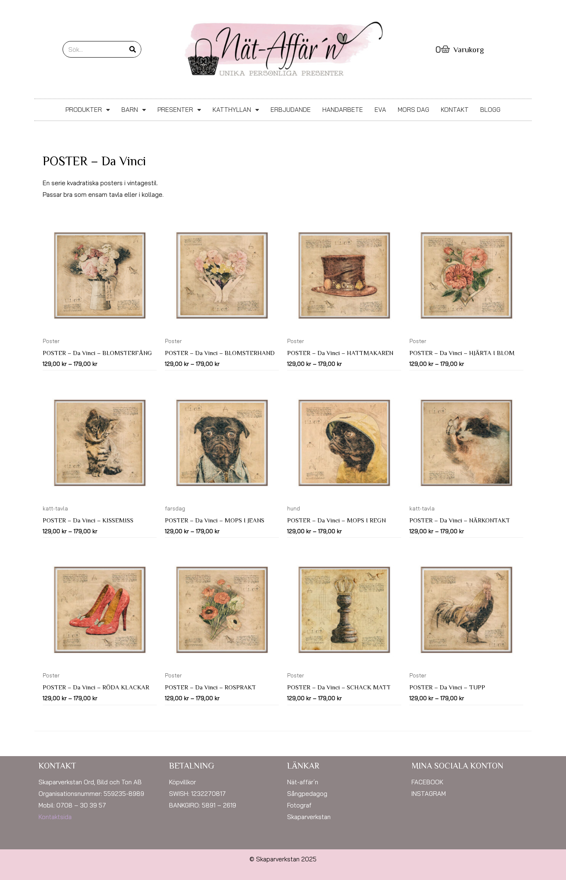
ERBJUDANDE (291, 110)
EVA (380, 110)
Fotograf (299, 805)
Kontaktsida (55, 817)
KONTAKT (455, 110)
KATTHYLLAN (232, 110)
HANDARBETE (342, 110)
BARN (129, 110)
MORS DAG (413, 110)
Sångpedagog (307, 794)
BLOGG (490, 110)
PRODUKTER (83, 110)
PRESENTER (175, 110)
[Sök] (132, 49)
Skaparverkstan (309, 817)
